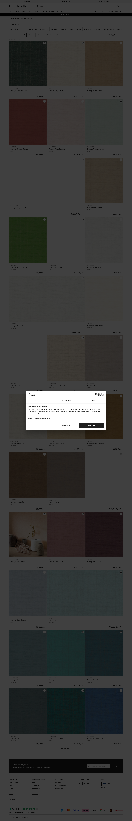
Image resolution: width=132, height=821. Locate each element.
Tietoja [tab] (93, 400)
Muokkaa (65, 425)
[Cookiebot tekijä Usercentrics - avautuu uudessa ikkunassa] (96, 394)
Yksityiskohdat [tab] (66, 400)
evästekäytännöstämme (41, 418)
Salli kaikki (91, 425)
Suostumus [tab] (39, 400)
